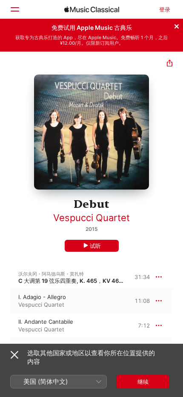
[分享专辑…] (169, 64)
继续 (143, 381)
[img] (91, 9)
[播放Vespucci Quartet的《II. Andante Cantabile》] (5, 325)
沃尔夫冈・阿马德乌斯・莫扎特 (51, 274)
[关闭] (176, 25)
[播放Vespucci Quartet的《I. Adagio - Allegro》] (5, 300)
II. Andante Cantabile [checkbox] (45, 321)
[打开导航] (14, 9)
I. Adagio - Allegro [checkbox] (42, 296)
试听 (95, 245)
